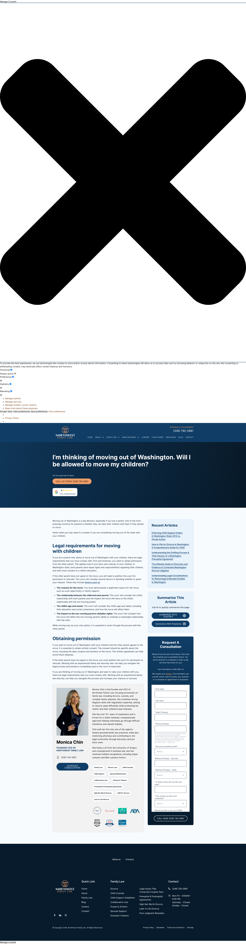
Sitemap (190, 927)
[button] (123, 182)
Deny (10, 411)
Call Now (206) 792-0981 (170, 818)
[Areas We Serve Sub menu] (138, 437)
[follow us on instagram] (66, 915)
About (98, 437)
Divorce (114, 888)
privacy (169, 674)
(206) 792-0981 (183, 430)
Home (90, 437)
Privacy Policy (12, 418)
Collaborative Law (119, 902)
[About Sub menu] (103, 437)
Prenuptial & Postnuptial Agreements (151, 898)
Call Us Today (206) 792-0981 (72, 481)
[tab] (116, 859)
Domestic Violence (119, 915)
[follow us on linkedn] (60, 915)
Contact (189, 437)
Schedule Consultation (72, 766)
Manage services (13, 401)
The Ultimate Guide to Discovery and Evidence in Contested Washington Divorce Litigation (170, 567)
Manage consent (8, 942)
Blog (180, 437)
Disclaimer (160, 927)
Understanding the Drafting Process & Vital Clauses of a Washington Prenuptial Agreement (170, 555)
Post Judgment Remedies (151, 913)
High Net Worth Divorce (151, 904)
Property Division (118, 906)
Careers (145, 437)
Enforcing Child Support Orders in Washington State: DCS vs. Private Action (167, 536)
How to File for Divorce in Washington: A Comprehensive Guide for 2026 (170, 546)
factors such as (92, 582)
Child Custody (117, 893)
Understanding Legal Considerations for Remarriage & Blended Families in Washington (170, 578)
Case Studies (157, 437)
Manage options (13, 398)
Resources (171, 437)
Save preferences (39, 411)
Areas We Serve (129, 437)
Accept (3, 411)
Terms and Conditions (175, 927)
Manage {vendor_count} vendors (21, 405)
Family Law (111, 437)
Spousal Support (118, 911)
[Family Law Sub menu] (118, 437)
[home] (65, 432)
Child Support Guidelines (122, 897)
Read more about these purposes (21, 408)
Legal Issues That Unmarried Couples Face (151, 890)
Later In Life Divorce (149, 908)
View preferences (21, 411)
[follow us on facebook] (55, 915)
